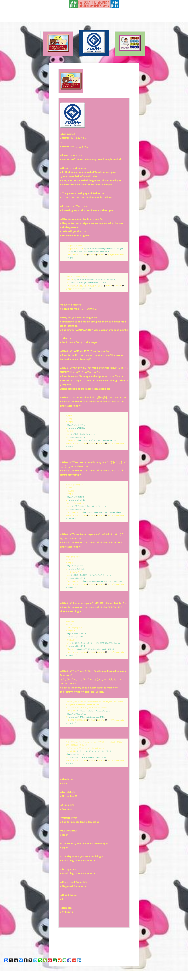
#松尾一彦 (98, 643)
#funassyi (99, 711)
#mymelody (106, 249)
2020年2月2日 (71, 446)
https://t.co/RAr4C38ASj (85, 649)
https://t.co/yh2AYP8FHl (76, 637)
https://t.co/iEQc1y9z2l (75, 566)
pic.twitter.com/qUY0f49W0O (112, 512)
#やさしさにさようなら (94, 575)
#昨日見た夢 (106, 643)
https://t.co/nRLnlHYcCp (76, 569)
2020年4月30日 (71, 587)
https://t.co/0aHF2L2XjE (75, 497)
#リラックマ (81, 751)
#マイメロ (106, 280)
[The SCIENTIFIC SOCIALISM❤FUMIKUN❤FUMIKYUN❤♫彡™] (94, 4)
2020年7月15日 (71, 655)
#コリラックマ (91, 751)
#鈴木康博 (82, 575)
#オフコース (90, 434)
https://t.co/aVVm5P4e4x (76, 717)
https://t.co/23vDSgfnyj (86, 440)
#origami (120, 249)
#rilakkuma (81, 711)
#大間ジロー (89, 643)
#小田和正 (74, 434)
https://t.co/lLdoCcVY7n (75, 754)
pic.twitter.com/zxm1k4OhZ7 (105, 440)
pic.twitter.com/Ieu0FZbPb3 (96, 757)
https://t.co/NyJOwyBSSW (76, 500)
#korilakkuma (90, 711)
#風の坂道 (82, 434)
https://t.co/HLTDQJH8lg (76, 428)
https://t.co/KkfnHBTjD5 (79, 252)
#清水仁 (82, 643)
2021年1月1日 (71, 258)
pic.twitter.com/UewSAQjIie (95, 717)
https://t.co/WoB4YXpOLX (76, 634)
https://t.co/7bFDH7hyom (93, 249)
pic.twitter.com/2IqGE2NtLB (104, 649)
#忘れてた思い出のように (88, 506)
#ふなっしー (101, 751)
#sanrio (114, 249)
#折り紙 (113, 280)
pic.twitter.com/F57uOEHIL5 (98, 283)
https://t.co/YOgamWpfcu (76, 714)
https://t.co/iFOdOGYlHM (77, 437)
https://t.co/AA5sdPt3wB (92, 581)
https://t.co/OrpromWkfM (92, 512)
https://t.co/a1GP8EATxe (76, 425)
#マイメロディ (97, 280)
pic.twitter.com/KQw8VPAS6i (111, 581)
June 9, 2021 (86, 289)
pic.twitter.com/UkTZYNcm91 (98, 252)
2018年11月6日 (71, 518)
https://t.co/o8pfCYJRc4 (79, 283)
